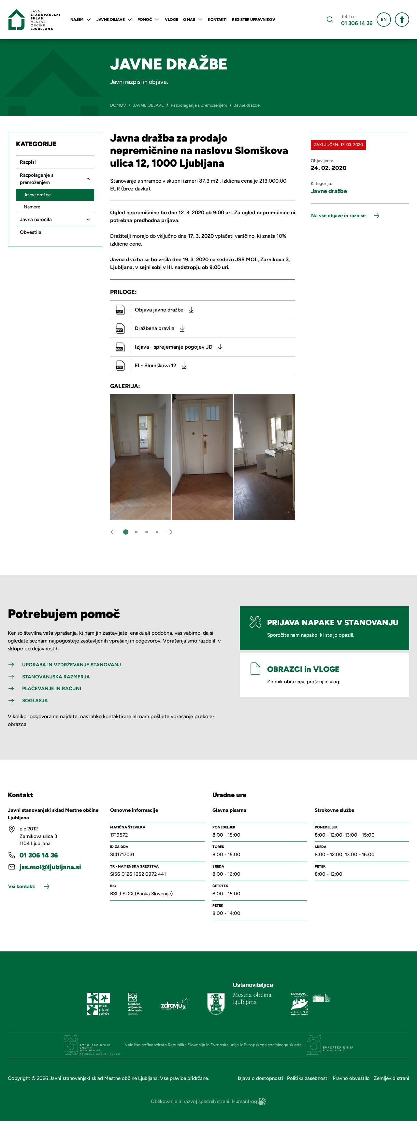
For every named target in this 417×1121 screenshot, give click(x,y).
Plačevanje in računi (51, 688)
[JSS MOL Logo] (34, 19)
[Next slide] (169, 532)
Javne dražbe (329, 191)
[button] (126, 532)
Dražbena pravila (154, 328)
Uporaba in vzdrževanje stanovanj (71, 665)
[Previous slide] (114, 532)
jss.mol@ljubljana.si (50, 867)
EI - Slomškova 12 (155, 365)
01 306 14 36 (357, 23)
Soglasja (35, 701)
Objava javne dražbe (159, 310)
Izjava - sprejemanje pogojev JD (173, 347)
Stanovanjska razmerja (56, 677)
